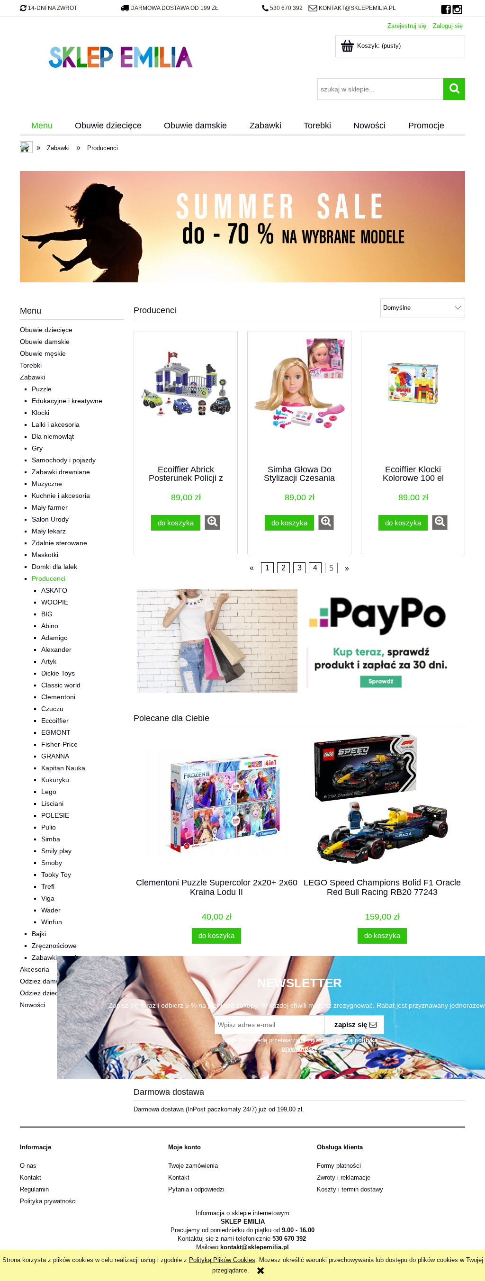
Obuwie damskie (45, 341)
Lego (48, 791)
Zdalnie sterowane (59, 543)
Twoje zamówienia (193, 1165)
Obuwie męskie (43, 353)
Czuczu (52, 709)
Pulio (48, 827)
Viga (47, 898)
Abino (49, 626)
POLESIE (55, 815)
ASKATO (54, 590)
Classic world (61, 685)
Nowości (32, 1005)
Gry (37, 448)
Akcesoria (34, 969)
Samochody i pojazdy (64, 460)
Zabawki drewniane (61, 472)
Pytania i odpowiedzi (196, 1189)
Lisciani (52, 803)
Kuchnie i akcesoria (61, 495)
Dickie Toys (58, 673)
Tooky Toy (56, 874)
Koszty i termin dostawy (350, 1189)
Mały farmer (50, 507)
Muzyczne (47, 483)
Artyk (48, 661)
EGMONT (56, 732)
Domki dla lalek (54, 566)
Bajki (39, 934)
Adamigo (54, 637)
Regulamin (34, 1189)
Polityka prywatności (48, 1201)
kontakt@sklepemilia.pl (357, 8)
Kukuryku (55, 780)
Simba (50, 839)
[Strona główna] (120, 56)
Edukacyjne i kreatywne (67, 401)
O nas (28, 1165)
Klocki (40, 412)
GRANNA (55, 756)
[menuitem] (41, 126)
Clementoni (58, 697)
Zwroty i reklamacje (343, 1177)
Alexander (56, 649)
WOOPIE (54, 602)
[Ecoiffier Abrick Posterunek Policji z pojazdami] (185, 397)
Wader (51, 910)
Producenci (48, 578)
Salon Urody (50, 519)
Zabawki (32, 377)
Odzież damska (43, 981)
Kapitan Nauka (63, 768)
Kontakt (30, 1177)
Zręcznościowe (54, 945)
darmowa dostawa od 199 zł (174, 8)
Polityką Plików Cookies (222, 1259)
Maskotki (45, 555)
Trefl (47, 886)
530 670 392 (286, 8)
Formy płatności (339, 1165)
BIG (47, 614)
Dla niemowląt (53, 436)
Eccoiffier (55, 720)
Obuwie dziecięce (46, 330)
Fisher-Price (59, 744)
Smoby (51, 862)
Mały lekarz (49, 531)
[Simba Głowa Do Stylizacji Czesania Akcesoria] (299, 397)
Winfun (51, 922)
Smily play (56, 851)
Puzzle (42, 389)
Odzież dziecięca (45, 993)
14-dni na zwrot (52, 8)
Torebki (31, 365)
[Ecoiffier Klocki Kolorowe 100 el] (413, 397)
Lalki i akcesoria (56, 424)
